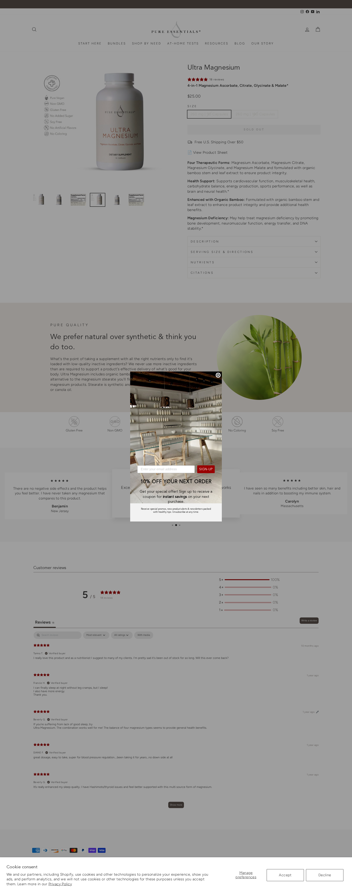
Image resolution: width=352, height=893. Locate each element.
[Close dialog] (218, 375)
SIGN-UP (206, 469)
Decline (324, 875)
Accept (285, 875)
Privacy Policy (60, 884)
